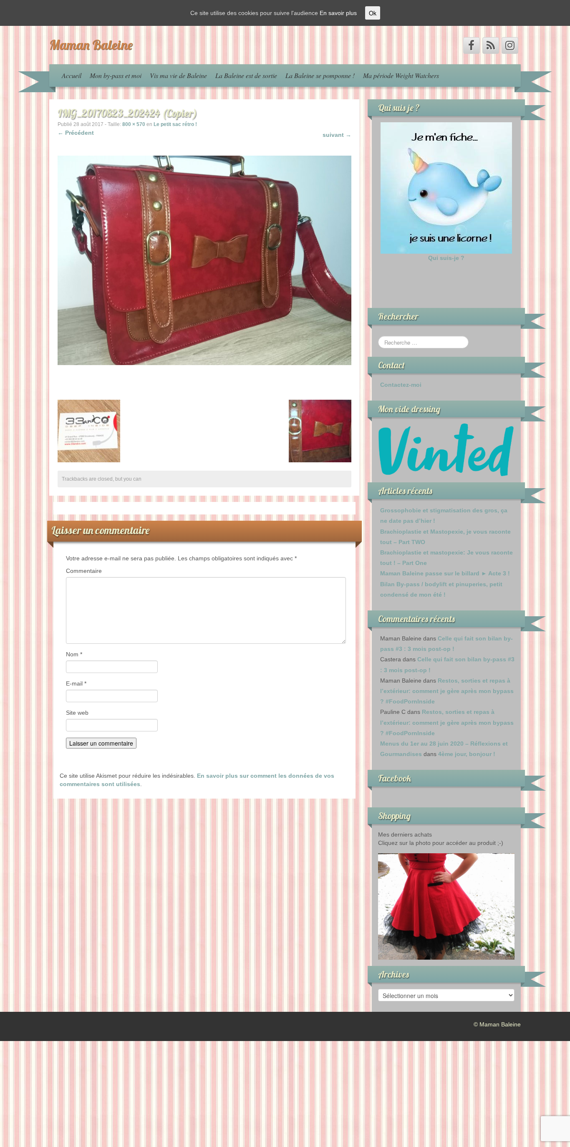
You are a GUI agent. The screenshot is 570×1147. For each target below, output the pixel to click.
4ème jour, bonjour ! (466, 754)
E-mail (76, 683)
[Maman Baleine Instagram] (510, 45)
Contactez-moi (400, 384)
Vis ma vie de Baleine (178, 75)
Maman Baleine (91, 44)
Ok (372, 13)
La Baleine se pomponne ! (320, 75)
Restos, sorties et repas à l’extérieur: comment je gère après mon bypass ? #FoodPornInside (447, 691)
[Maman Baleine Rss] (490, 45)
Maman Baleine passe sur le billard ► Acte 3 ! (445, 573)
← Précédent (76, 132)
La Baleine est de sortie (246, 75)
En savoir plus (338, 13)
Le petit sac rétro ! (175, 124)
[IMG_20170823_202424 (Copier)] (204, 260)
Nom (74, 654)
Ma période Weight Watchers (401, 75)
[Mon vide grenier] (446, 449)
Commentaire (84, 570)
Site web (77, 712)
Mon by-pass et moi (115, 75)
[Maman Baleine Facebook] (471, 45)
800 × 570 (133, 124)
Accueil (71, 75)
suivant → (337, 134)
